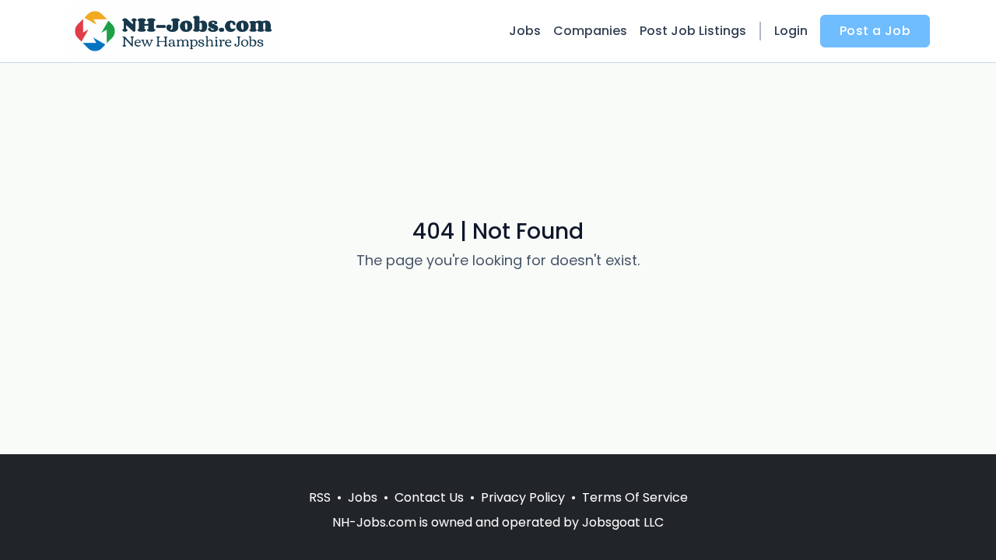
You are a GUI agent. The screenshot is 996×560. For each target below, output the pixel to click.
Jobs (525, 31)
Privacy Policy (523, 497)
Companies (590, 31)
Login (791, 31)
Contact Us (429, 497)
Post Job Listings (693, 31)
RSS (320, 497)
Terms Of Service (635, 497)
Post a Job (875, 31)
